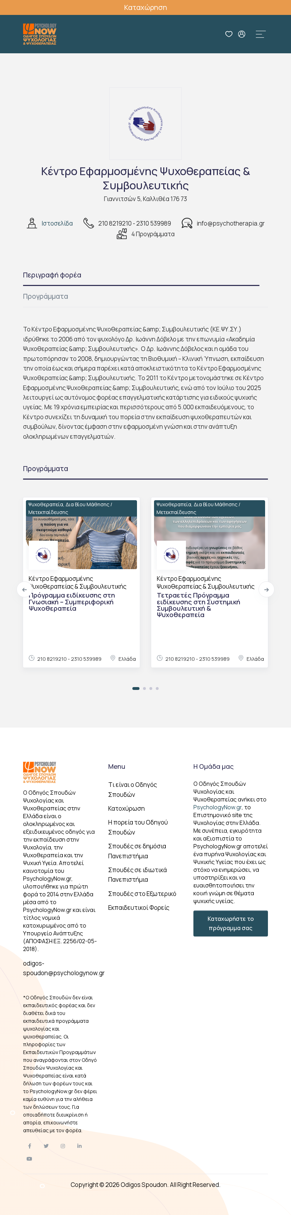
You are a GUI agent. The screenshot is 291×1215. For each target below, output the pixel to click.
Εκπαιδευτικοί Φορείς (138, 907)
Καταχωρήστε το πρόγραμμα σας (231, 923)
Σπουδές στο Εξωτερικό (142, 894)
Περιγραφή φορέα (52, 275)
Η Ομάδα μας (213, 766)
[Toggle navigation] (261, 34)
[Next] (267, 590)
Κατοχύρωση (126, 808)
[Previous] (25, 590)
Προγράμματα (45, 296)
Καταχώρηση (145, 7)
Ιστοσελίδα (57, 223)
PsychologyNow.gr (217, 807)
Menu (116, 766)
